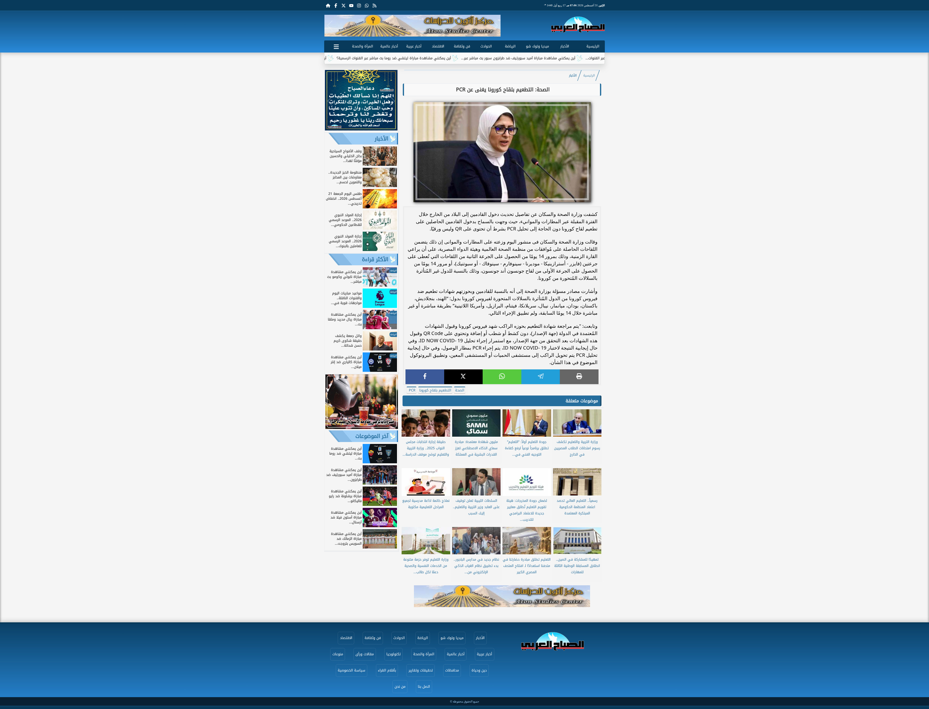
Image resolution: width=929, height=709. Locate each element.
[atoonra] (502, 596)
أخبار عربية (413, 46)
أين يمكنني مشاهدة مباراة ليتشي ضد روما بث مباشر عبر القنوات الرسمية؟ (445, 58)
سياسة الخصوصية (351, 670)
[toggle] (336, 45)
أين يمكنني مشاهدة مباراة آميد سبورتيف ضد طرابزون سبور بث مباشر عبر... (570, 58)
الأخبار (564, 46)
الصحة (459, 390)
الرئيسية (592, 46)
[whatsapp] (502, 376)
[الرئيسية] (328, 5)
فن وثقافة (462, 46)
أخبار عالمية (389, 46)
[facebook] (424, 376)
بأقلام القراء (387, 670)
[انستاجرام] (359, 5)
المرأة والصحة (362, 46)
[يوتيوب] (351, 5)
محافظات (452, 670)
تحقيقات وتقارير (421, 670)
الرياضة (510, 46)
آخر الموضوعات (371, 436)
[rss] (374, 5)
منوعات (337, 654)
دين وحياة (479, 670)
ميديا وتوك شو (537, 46)
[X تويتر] (343, 5)
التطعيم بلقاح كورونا (435, 390)
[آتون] (412, 26)
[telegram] (540, 376)
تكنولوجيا (393, 654)
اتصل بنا (424, 686)
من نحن (400, 686)
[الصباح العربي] (578, 24)
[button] (330, 25)
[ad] (361, 129)
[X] (463, 376)
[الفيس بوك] (336, 5)
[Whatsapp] (367, 5)
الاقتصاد (438, 46)
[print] (579, 376)
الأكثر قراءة (375, 259)
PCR (411, 390)
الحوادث (486, 46)
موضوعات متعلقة (582, 401)
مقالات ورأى (364, 654)
